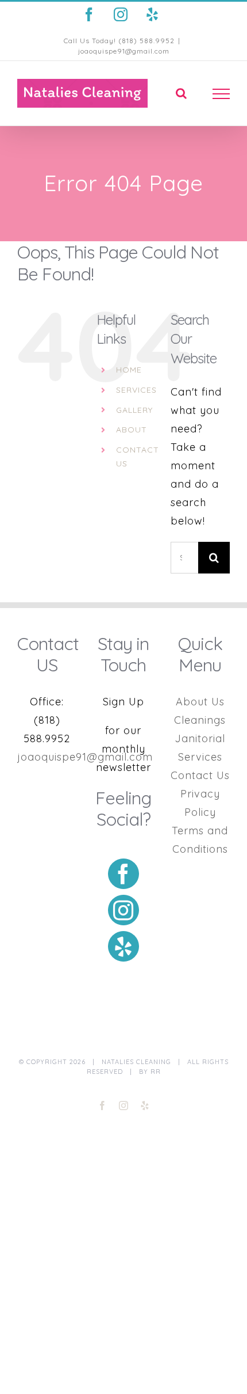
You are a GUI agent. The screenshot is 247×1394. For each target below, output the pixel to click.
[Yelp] (123, 946)
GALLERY (134, 410)
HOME (129, 369)
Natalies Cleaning (136, 1062)
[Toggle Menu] (221, 94)
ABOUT (131, 429)
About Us (200, 701)
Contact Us (200, 775)
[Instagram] (123, 910)
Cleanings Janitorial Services (200, 738)
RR (155, 1072)
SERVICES (136, 390)
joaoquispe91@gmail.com (123, 51)
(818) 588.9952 (146, 40)
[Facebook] (123, 874)
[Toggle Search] (181, 93)
